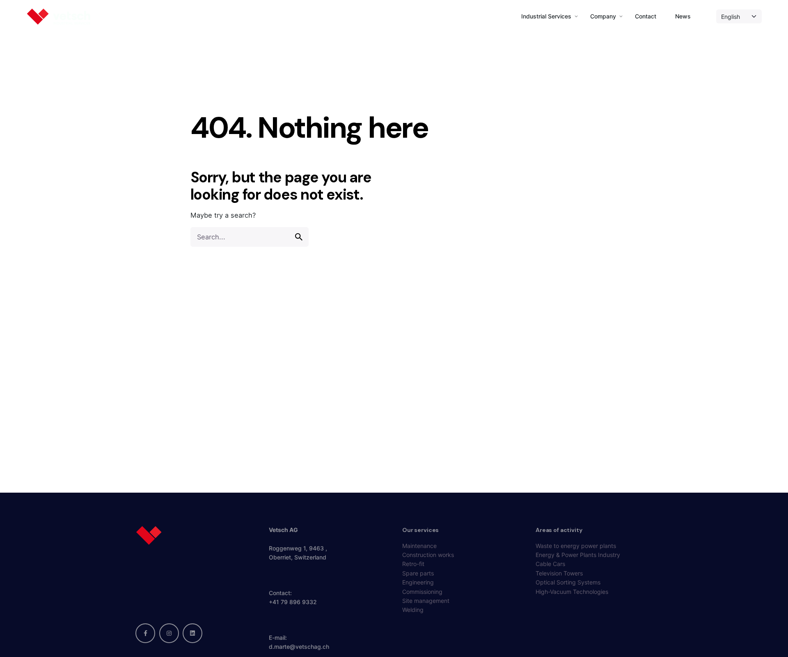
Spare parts (418, 573)
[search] (299, 237)
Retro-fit (413, 563)
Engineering (418, 582)
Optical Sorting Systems (568, 582)
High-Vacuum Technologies (572, 591)
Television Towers (559, 573)
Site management (425, 600)
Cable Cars (550, 563)
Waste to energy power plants (576, 545)
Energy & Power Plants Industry (578, 554)
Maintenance (419, 545)
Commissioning (422, 591)
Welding (413, 609)
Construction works (428, 554)
